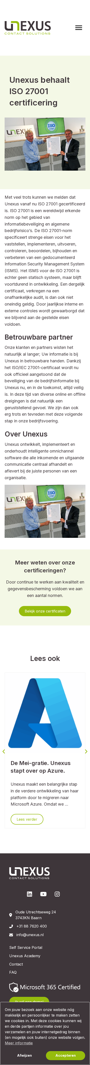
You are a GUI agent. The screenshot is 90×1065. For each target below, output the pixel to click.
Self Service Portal (25, 947)
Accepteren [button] (65, 1055)
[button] (45, 611)
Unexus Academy (24, 955)
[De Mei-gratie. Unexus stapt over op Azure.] (45, 712)
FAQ (13, 972)
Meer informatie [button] (19, 1043)
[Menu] (78, 28)
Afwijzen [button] (24, 1055)
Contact (16, 964)
